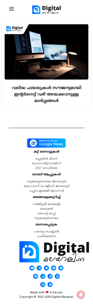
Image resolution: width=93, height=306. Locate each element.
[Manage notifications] (81, 295)
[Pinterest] (61, 268)
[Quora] (42, 276)
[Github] (42, 284)
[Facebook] (35, 276)
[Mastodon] (50, 284)
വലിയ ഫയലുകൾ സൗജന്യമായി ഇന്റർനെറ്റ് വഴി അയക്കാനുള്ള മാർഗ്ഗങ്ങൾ (46, 94)
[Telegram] (53, 268)
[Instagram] (39, 268)
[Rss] (57, 276)
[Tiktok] (50, 276)
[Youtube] (32, 268)
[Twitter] (46, 268)
